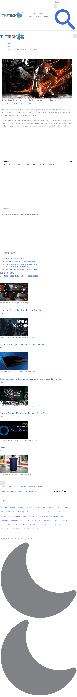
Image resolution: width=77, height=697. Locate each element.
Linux (42, 512)
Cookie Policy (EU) (31, 491)
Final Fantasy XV (10, 512)
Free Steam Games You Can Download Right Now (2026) (19, 269)
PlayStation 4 (4, 520)
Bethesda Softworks (40, 507)
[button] (40, 16)
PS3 (22, 520)
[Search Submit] (55, 6)
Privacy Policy (11, 491)
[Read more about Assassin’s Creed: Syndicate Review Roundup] (14, 326)
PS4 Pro (34, 520)
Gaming (21, 512)
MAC (48, 512)
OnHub (3, 447)
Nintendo (32, 516)
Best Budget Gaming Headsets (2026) (13, 258)
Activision (4, 507)
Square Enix (65, 520)
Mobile (24, 516)
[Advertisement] (37, 141)
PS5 (40, 520)
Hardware (29, 512)
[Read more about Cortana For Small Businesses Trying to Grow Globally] (14, 429)
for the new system (7, 126)
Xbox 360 (26, 529)
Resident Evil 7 (48, 520)
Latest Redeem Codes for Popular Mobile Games (16, 267)
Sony (56, 520)
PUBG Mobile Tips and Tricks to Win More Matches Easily (19, 264)
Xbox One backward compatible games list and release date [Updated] (32, 379)
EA (2, 512)
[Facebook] (62, 491)
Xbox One (36, 529)
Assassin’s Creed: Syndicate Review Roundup (21, 310)
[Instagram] (59, 491)
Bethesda (29, 507)
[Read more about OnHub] (14, 464)
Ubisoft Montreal (34, 525)
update (54, 525)
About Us (3, 491)
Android (12, 507)
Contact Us (20, 491)
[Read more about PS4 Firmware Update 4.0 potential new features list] (14, 361)
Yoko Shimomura (47, 529)
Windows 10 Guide (16, 529)
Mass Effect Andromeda (59, 512)
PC (62, 516)
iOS (36, 512)
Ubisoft (25, 525)
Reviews (46, 16)
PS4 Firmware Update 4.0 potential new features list (24, 344)
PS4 (28, 520)
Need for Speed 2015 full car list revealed (19, 276)
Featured (29, 16)
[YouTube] (65, 491)
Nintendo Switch (43, 516)
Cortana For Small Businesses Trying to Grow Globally (25, 413)
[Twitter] (54, 491)
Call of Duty (51, 507)
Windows (61, 525)
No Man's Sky (54, 516)
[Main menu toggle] (75, 36)
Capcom (59, 507)
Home (29, 14)
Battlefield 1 (21, 507)
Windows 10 (4, 529)
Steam (2, 525)
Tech (41, 14)
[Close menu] (2, 483)
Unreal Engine (46, 525)
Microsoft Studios (15, 516)
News (35, 14)
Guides (37, 16)
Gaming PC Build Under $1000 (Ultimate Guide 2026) (18, 261)
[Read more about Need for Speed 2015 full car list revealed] (14, 292)
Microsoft (4, 516)
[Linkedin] (57, 491)
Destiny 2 (67, 507)
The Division (17, 525)
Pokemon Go (14, 520)
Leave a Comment (7, 104)
